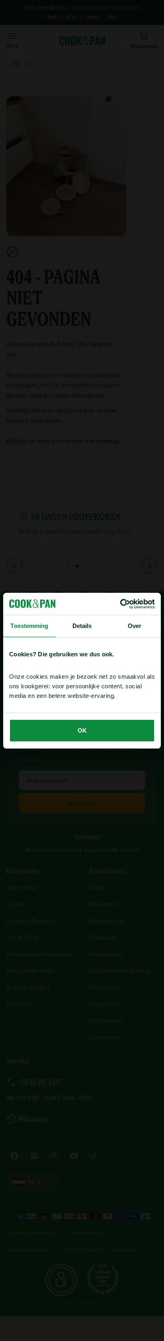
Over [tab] (134, 625)
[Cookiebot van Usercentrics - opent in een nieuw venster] (120, 604)
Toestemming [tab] (29, 625)
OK (82, 730)
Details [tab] (82, 625)
